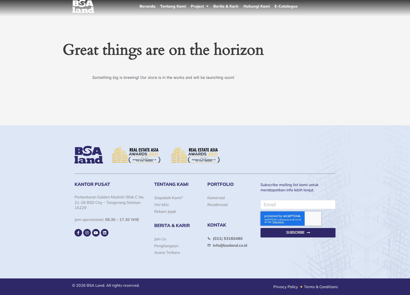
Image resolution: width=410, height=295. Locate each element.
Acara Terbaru (167, 252)
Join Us (160, 239)
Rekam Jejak (165, 211)
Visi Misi (161, 204)
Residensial (217, 204)
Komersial (216, 197)
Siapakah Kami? (168, 197)
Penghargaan (166, 245)
